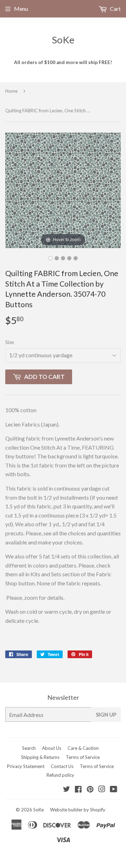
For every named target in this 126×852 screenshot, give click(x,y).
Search (29, 748)
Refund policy (60, 775)
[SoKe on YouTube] (113, 789)
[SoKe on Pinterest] (90, 789)
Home (11, 91)
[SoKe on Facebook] (78, 789)
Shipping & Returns (40, 757)
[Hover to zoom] (63, 189)
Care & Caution (83, 748)
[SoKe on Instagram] (101, 789)
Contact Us (62, 766)
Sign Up (106, 714)
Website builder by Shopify (77, 809)
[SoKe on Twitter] (66, 789)
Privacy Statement (25, 766)
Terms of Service (83, 757)
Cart (115, 8)
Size (9, 342)
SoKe (63, 39)
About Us (51, 748)
